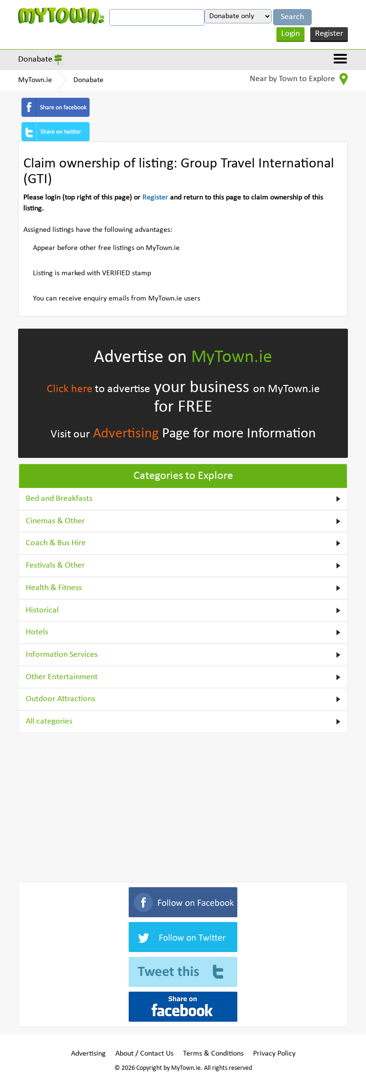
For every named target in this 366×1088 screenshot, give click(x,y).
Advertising (126, 433)
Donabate (35, 59)
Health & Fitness (54, 587)
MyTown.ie (35, 80)
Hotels (37, 632)
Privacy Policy (274, 1053)
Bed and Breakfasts (59, 498)
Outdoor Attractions (60, 699)
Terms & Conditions (213, 1053)
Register (329, 33)
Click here (69, 389)
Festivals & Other (55, 565)
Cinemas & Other (55, 521)
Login (290, 33)
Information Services (62, 654)
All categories (49, 721)
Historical (42, 610)
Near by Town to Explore (293, 78)
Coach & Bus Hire (56, 543)
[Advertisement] (182, 805)
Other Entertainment (62, 677)
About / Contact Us (144, 1053)
